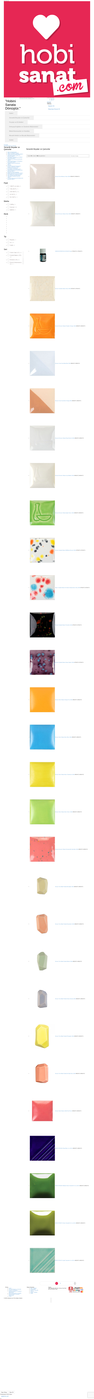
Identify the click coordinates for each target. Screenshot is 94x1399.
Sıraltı (12, 245)
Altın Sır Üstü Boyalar (12, 152)
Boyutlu (13, 240)
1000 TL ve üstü (15, 186)
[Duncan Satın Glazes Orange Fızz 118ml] (42, 699)
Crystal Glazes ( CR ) (15, 256)
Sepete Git (51, 106)
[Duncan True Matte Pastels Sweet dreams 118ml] (42, 998)
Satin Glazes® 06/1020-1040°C (14, 175)
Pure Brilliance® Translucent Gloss (15, 174)
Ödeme (32, 1291)
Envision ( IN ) (15, 260)
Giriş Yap (52, 98)
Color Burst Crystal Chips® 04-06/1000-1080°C (14, 156)
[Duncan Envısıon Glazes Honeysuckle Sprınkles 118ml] (42, 849)
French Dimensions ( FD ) (16, 263)
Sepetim (49, 101)
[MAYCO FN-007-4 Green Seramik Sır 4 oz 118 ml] (42, 1223)
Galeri (10, 1288)
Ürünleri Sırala (74, 156)
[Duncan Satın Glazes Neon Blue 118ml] (42, 737)
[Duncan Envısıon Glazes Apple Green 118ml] (42, 512)
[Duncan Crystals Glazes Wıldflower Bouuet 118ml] (42, 550)
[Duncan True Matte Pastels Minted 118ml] (42, 961)
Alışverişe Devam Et (54, 109)
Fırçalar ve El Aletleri (13, 1290)
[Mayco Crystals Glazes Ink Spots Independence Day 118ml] (42, 587)
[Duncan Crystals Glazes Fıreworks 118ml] (42, 624)
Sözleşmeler (33, 1289)
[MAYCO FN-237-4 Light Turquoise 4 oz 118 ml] (42, 1260)
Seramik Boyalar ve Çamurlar (15, 1289)
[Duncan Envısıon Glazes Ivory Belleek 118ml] (42, 475)
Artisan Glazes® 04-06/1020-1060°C (15, 154)
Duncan (13, 207)
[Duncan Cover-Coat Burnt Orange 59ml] (42, 400)
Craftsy (13, 204)
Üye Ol (52, 99)
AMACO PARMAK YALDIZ (13, 153)
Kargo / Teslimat (33, 1292)
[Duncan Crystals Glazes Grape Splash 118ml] (42, 662)
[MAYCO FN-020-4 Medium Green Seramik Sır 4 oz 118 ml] (42, 1185)
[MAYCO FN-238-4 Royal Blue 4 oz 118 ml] (42, 1148)
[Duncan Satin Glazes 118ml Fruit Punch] (42, 1110)
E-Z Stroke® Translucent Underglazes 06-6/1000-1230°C (14, 169)
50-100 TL (14, 197)
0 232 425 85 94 (50, 97)
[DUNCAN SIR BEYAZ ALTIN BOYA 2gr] (42, 251)
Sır (12, 242)
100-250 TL (14, 189)
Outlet (10, 1296)
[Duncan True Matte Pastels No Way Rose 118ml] (42, 1073)
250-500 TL (14, 191)
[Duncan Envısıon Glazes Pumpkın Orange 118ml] (42, 325)
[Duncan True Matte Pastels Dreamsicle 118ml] (42, 923)
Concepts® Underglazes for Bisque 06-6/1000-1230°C (15, 158)
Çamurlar (9, 165)
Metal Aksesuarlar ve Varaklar (15, 1293)
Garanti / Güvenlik (34, 1290)
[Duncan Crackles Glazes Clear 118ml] (42, 288)
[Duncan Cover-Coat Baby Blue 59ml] (42, 363)
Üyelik (31, 1293)
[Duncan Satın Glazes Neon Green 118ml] (42, 811)
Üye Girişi (4, 1392)
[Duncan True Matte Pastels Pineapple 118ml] (42, 1036)
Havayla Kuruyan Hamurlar (13, 172)
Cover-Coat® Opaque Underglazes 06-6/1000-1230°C (15, 162)
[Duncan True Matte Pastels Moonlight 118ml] (42, 886)
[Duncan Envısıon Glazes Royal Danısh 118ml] (42, 438)
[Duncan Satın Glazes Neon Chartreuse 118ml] (42, 774)
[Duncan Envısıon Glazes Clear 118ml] (42, 213)
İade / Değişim (33, 1288)
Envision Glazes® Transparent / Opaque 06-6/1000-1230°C (14, 167)
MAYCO (13, 210)
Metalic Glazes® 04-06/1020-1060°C (15, 173)
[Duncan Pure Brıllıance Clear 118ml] (42, 176)
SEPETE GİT (5, 1396)
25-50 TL (13, 194)
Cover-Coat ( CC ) (16, 252)
